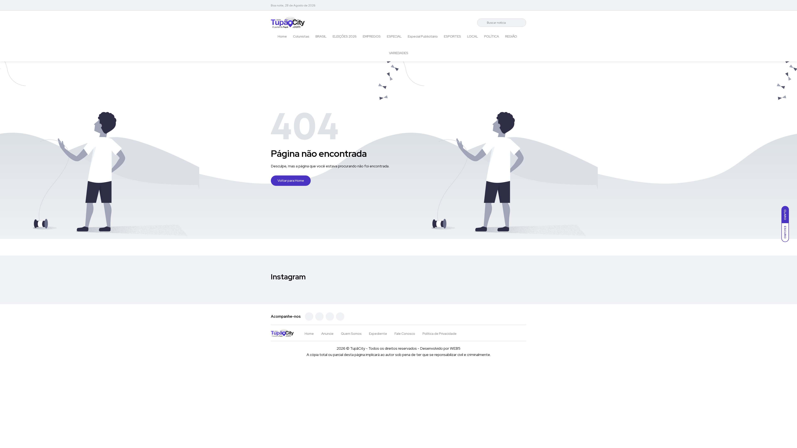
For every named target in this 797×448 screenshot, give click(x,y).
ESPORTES (452, 36)
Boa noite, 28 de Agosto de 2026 (293, 5)
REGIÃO (511, 36)
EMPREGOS (372, 36)
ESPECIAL (394, 36)
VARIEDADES (398, 53)
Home (282, 36)
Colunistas (301, 36)
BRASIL (320, 36)
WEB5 (455, 348)
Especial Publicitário (423, 36)
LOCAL (472, 36)
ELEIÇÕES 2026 (345, 36)
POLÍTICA (491, 36)
